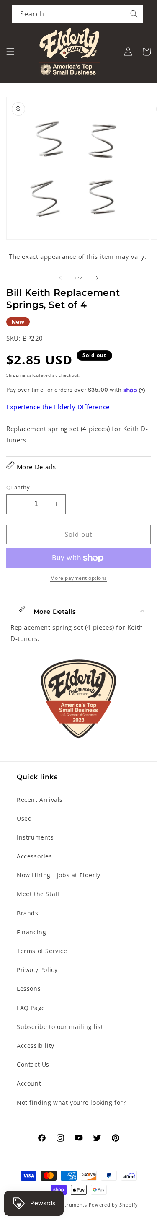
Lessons (29, 989)
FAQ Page (31, 1008)
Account (29, 1083)
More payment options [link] (78, 578)
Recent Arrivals (40, 800)
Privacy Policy (37, 970)
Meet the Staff (38, 894)
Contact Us (33, 1064)
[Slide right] (97, 278)
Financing (31, 932)
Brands (28, 913)
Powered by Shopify (114, 1205)
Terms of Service (42, 951)
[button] (10, 51)
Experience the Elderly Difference (58, 407)
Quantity (18, 487)
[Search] (134, 14)
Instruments (35, 837)
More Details (35, 467)
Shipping (16, 375)
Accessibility (35, 1045)
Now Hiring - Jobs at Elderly (58, 875)
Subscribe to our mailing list (60, 1027)
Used (24, 818)
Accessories (34, 856)
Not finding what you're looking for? (71, 1102)
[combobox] (77, 14)
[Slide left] (60, 278)
